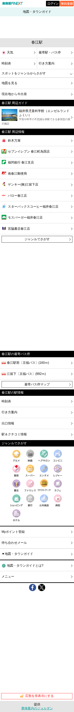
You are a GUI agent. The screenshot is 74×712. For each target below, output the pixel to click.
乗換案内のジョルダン (37, 708)
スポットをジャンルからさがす (24, 73)
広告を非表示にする (39, 695)
